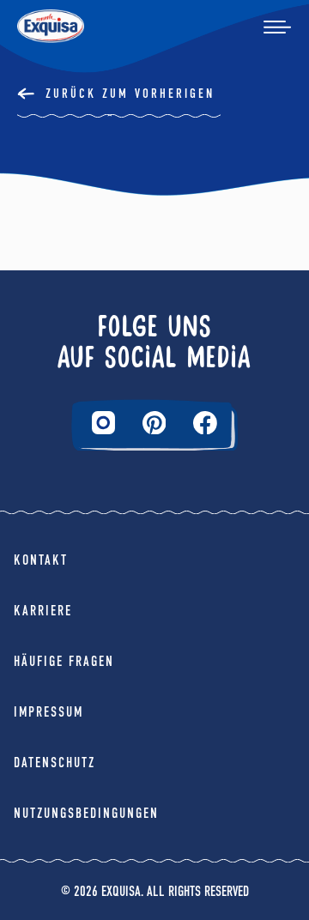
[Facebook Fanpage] (205, 423)
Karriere (43, 610)
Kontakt (41, 560)
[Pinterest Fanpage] (154, 423)
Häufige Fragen (64, 661)
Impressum (48, 712)
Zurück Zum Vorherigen (130, 93)
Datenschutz (54, 762)
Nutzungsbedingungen (86, 813)
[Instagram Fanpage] (103, 422)
